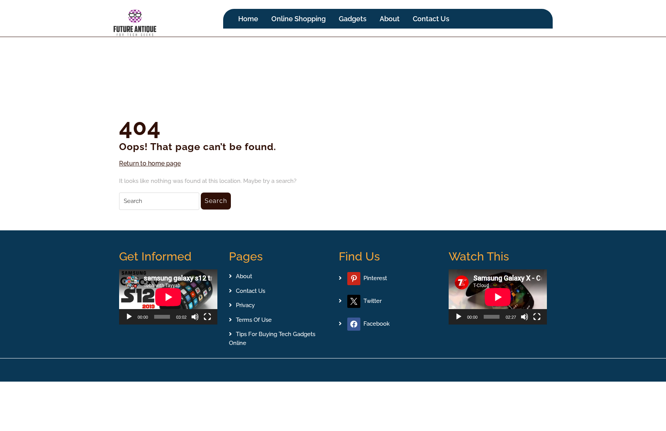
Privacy (245, 305)
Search (216, 201)
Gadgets (353, 19)
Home (248, 19)
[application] (168, 297)
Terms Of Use (254, 319)
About (390, 19)
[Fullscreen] (207, 317)
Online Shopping (298, 19)
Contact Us (431, 19)
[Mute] (195, 317)
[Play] (129, 317)
